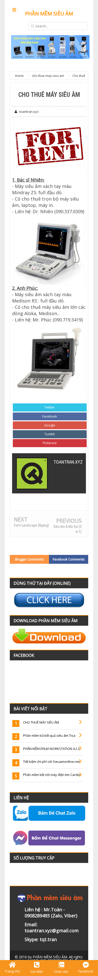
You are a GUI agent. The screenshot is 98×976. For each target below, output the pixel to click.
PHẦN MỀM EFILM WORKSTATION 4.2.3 (51, 748)
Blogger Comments (29, 559)
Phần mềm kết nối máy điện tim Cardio (51, 774)
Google (49, 425)
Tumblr (49, 434)
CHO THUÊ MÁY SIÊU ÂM (41, 722)
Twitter (49, 407)
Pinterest (50, 443)
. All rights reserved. (49, 959)
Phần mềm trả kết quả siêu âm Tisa (49, 735)
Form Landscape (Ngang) (31, 525)
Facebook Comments (69, 559)
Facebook (49, 416)
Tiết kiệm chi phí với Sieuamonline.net (51, 761)
